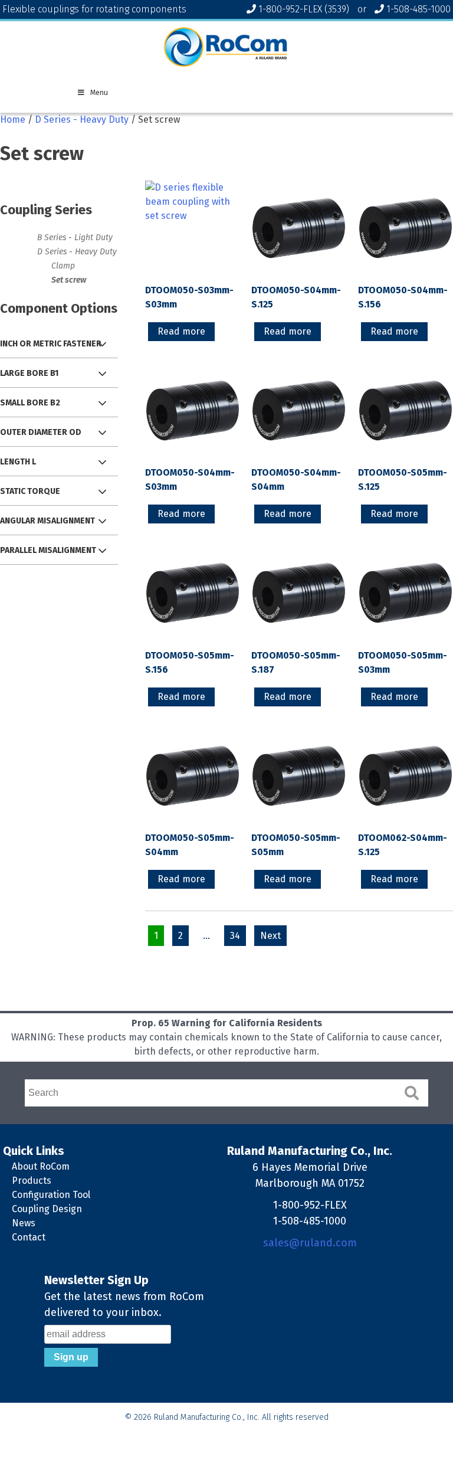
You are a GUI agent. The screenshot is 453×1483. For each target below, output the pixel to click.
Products (31, 1180)
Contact (28, 1237)
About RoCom (41, 1166)
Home (12, 119)
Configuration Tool (51, 1194)
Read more (181, 331)
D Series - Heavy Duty (82, 119)
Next (270, 935)
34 (235, 935)
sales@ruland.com (310, 1242)
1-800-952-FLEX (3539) (303, 9)
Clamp (63, 266)
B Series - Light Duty (75, 238)
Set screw (68, 280)
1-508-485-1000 (418, 9)
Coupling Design (47, 1208)
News (23, 1223)
